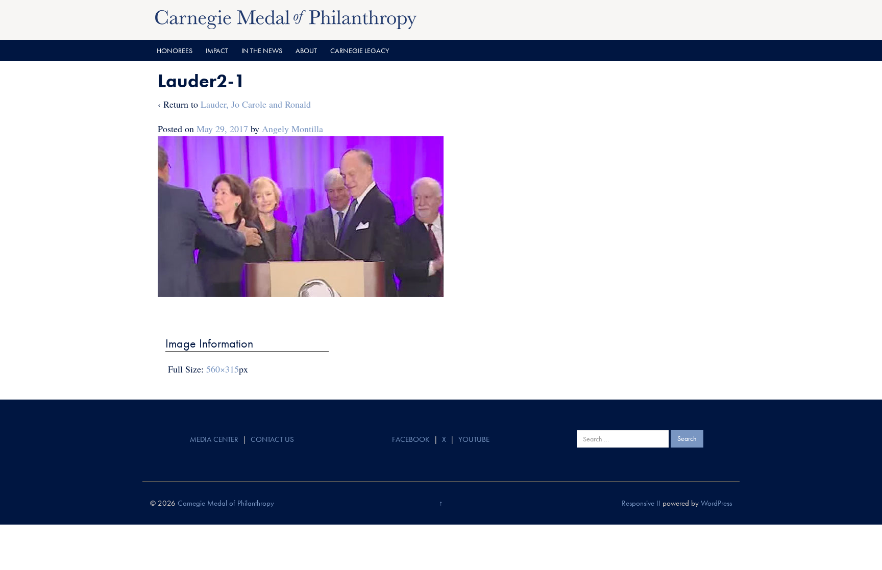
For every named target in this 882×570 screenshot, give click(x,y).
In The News (261, 50)
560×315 (222, 369)
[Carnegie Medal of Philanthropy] (285, 18)
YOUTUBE (473, 439)
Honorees (174, 50)
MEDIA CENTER (214, 439)
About (306, 50)
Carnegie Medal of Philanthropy (226, 503)
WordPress (716, 503)
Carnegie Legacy (359, 50)
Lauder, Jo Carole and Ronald (256, 104)
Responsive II (641, 503)
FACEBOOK (411, 439)
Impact (217, 50)
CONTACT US (272, 439)
